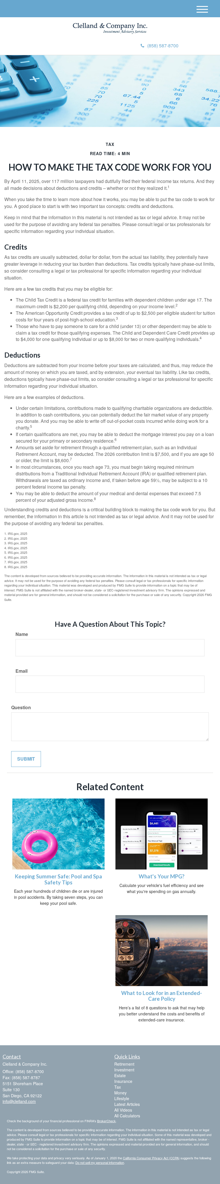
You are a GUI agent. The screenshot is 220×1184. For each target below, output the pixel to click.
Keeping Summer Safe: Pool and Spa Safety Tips (58, 879)
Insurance (123, 1081)
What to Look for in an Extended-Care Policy (161, 996)
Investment (124, 1070)
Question (21, 707)
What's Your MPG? (161, 876)
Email (21, 671)
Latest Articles (127, 1104)
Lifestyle (121, 1098)
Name (21, 634)
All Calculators (127, 1116)
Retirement (124, 1064)
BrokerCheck (106, 1121)
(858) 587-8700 (162, 45)
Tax (117, 1087)
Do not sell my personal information (99, 1162)
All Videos (123, 1110)
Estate (120, 1075)
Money (120, 1093)
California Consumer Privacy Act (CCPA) (151, 1158)
